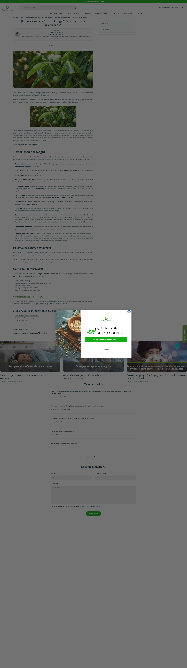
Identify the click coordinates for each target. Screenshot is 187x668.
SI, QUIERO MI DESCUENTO (106, 339)
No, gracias (106, 349)
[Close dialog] (129, 312)
